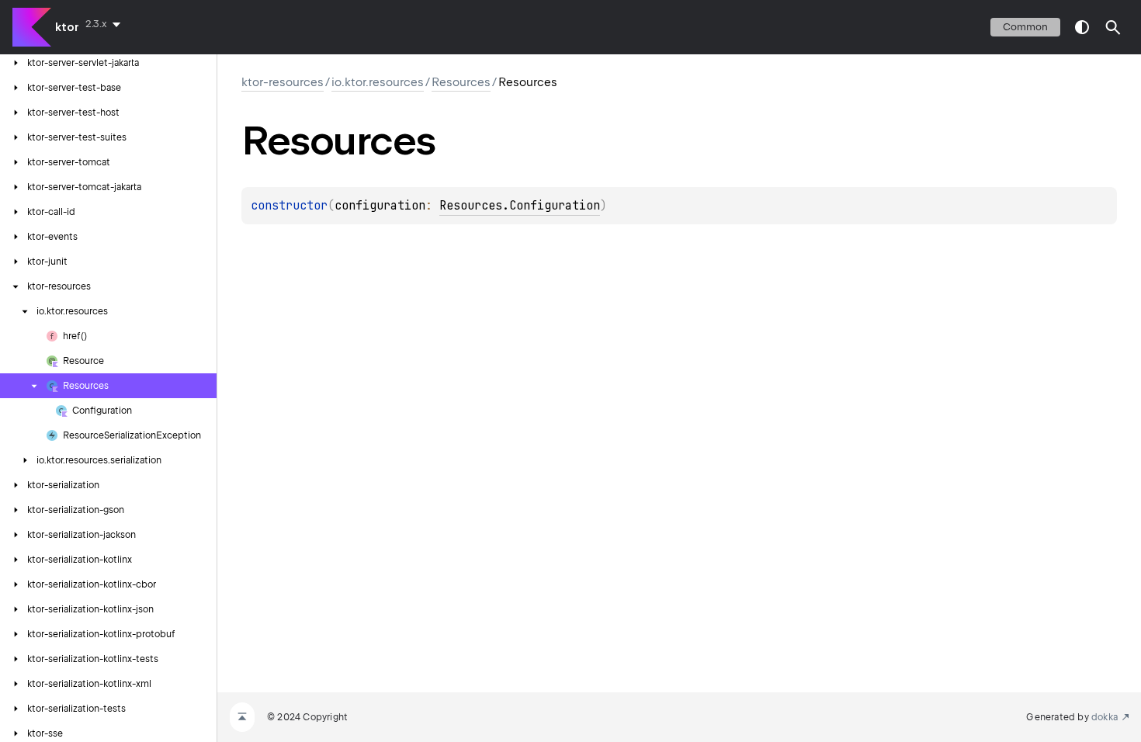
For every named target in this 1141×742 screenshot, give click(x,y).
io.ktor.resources (377, 82)
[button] (1113, 27)
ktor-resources (282, 82)
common (1025, 27)
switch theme (1082, 27)
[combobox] (106, 24)
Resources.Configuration (519, 205)
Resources (461, 82)
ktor (67, 27)
